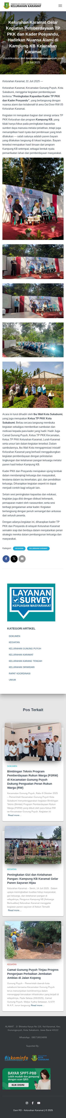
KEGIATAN (19, 548)
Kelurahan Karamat (34, 1110)
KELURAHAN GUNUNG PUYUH (25, 648)
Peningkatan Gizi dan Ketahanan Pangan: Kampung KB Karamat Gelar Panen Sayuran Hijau (32, 878)
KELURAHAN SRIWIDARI (22, 667)
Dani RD (17, 1110)
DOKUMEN (14, 636)
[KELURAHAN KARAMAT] (23, 6)
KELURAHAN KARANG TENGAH (25, 661)
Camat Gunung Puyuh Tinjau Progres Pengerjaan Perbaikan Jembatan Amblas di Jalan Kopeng (32, 973)
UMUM (12, 679)
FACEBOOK (32, 1103)
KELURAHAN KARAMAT (38, 548)
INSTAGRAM (27, 1103)
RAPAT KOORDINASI (19, 673)
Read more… (15, 815)
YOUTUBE (39, 1103)
